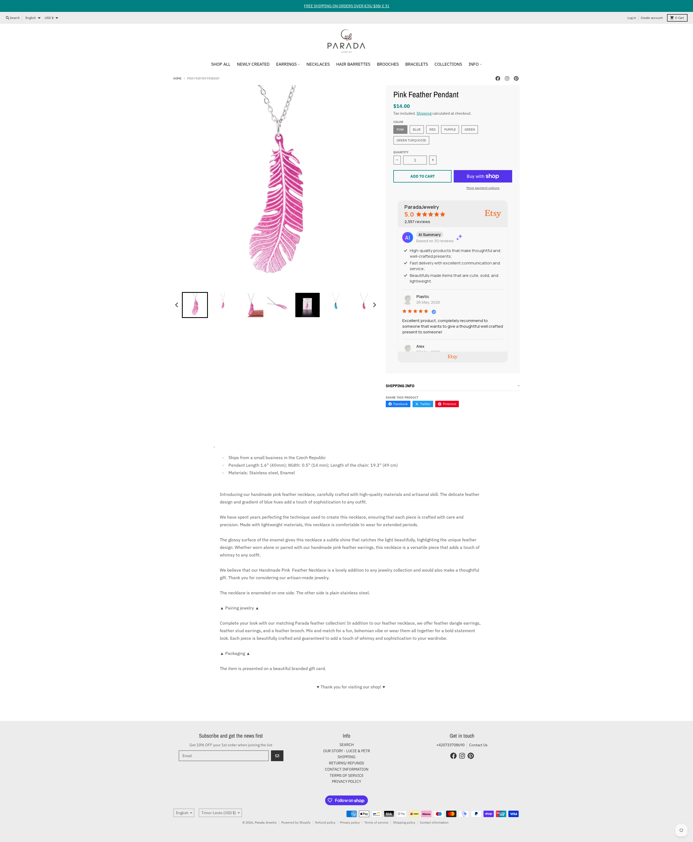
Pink (400, 129)
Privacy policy (350, 822)
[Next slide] (374, 305)
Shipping (424, 113)
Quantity (400, 152)
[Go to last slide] (177, 305)
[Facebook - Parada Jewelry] (497, 78)
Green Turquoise (411, 140)
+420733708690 (450, 744)
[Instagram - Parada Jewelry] (507, 78)
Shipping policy (404, 822)
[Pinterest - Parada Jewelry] (516, 78)
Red (432, 129)
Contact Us (478, 744)
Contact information (434, 822)
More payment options (482, 188)
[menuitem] (195, 305)
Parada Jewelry (266, 822)
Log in (631, 18)
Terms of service (376, 822)
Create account (652, 18)
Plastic (422, 296)
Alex (420, 346)
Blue (417, 129)
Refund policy (325, 822)
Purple (450, 129)
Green (470, 129)
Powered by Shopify (295, 822)
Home (177, 78)
